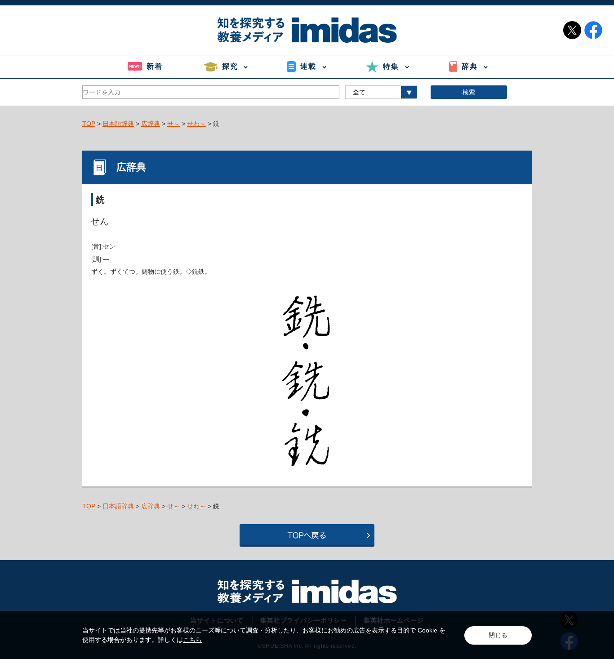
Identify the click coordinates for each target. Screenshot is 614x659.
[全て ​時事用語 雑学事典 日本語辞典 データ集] (381, 92)
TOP (88, 123)
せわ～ (196, 123)
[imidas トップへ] (307, 30)
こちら (192, 639)
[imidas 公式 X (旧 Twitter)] (572, 30)
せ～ (173, 123)
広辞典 (150, 123)
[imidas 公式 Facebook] (593, 30)
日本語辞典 (118, 123)
